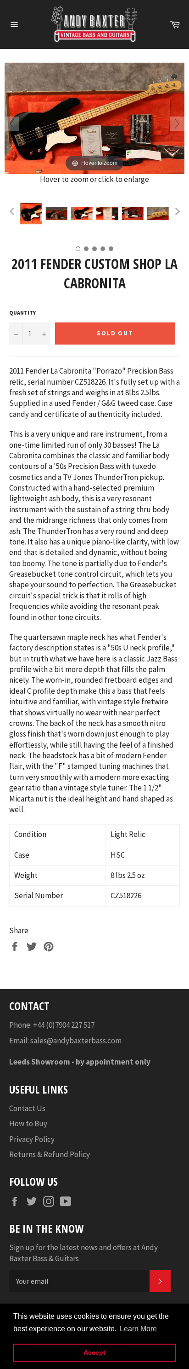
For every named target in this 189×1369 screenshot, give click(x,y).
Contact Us (27, 1108)
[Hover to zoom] (94, 117)
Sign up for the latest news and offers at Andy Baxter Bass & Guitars (83, 1252)
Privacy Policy (32, 1139)
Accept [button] (94, 1352)
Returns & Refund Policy (49, 1154)
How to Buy (28, 1123)
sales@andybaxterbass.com (76, 1041)
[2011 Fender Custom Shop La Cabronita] (31, 213)
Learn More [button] (138, 1329)
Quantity (22, 312)
